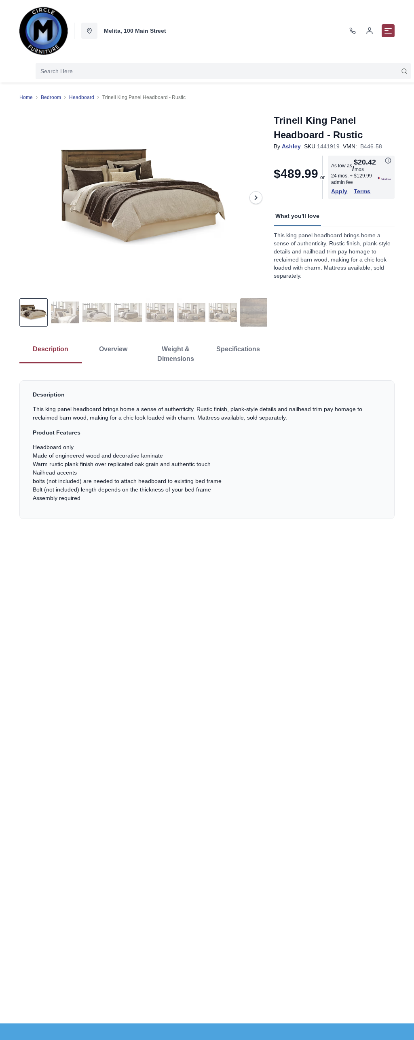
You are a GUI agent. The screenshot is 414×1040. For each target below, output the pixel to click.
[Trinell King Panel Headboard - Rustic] (143, 197)
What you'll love (297, 216)
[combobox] (223, 71)
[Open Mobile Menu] (388, 30)
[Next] (255, 197)
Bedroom (51, 97)
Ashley (291, 146)
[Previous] (30, 197)
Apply (339, 191)
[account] (369, 31)
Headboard (81, 97)
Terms (362, 191)
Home (26, 97)
